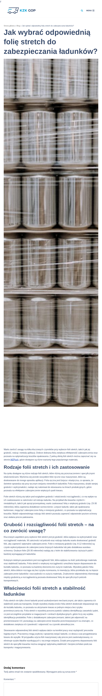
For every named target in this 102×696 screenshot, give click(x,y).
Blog (18, 26)
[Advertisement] (51, 429)
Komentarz (9, 679)
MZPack (14, 460)
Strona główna (9, 26)
